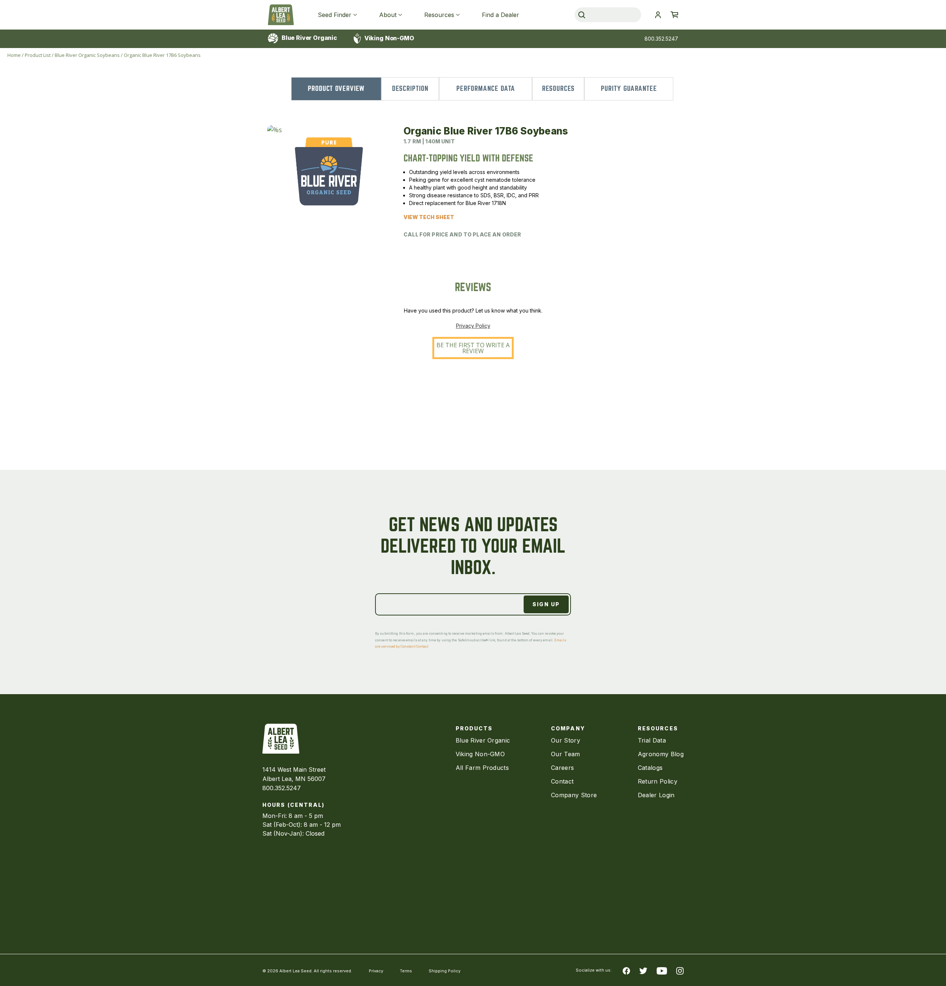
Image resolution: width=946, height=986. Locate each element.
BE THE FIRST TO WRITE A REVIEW (473, 348)
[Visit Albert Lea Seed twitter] (643, 970)
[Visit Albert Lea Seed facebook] (626, 970)
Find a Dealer (500, 14)
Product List (38, 55)
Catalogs (650, 767)
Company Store (574, 795)
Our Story (565, 740)
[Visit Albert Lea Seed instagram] (680, 970)
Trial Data (652, 740)
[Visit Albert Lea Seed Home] (281, 14)
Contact (562, 781)
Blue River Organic (308, 37)
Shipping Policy (444, 970)
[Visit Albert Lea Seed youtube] (662, 970)
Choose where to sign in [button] (657, 14)
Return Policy (657, 781)
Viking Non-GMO (388, 38)
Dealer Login (656, 795)
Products (474, 728)
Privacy (376, 970)
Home (14, 55)
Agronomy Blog (661, 754)
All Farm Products (482, 767)
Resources (439, 14)
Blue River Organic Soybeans (87, 55)
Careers (562, 767)
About (388, 14)
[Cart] (674, 14)
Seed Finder (334, 14)
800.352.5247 (661, 38)
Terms (406, 970)
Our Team (565, 754)
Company (568, 728)
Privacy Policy (473, 326)
